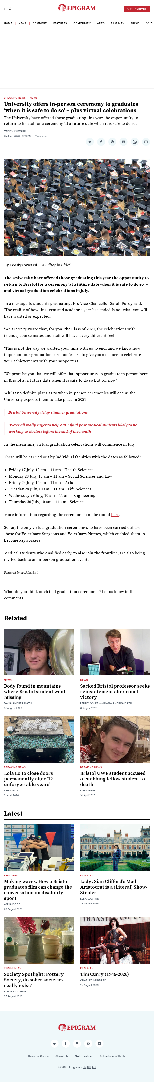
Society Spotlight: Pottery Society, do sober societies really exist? (34, 980)
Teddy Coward (15, 131)
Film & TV (117, 23)
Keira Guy (11, 790)
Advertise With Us (113, 1056)
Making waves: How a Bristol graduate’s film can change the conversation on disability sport (38, 890)
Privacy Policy (38, 1056)
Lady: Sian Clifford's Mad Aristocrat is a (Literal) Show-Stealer (113, 887)
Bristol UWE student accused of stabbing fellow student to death (113, 779)
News (22, 23)
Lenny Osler (89, 703)
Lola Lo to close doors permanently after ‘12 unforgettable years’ (28, 779)
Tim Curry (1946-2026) (104, 974)
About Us (62, 1056)
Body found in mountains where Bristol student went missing (35, 691)
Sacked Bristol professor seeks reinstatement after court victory (115, 691)
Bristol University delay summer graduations (48, 412)
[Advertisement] (77, 58)
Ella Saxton (89, 898)
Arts (100, 23)
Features (60, 23)
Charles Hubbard (93, 980)
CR (84, 1067)
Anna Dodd (12, 904)
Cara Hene (87, 790)
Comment (40, 23)
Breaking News (15, 97)
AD (94, 1067)
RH (89, 1067)
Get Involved (137, 8)
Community (82, 23)
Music (135, 23)
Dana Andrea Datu (18, 703)
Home (8, 23)
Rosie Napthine (15, 991)
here (115, 514)
